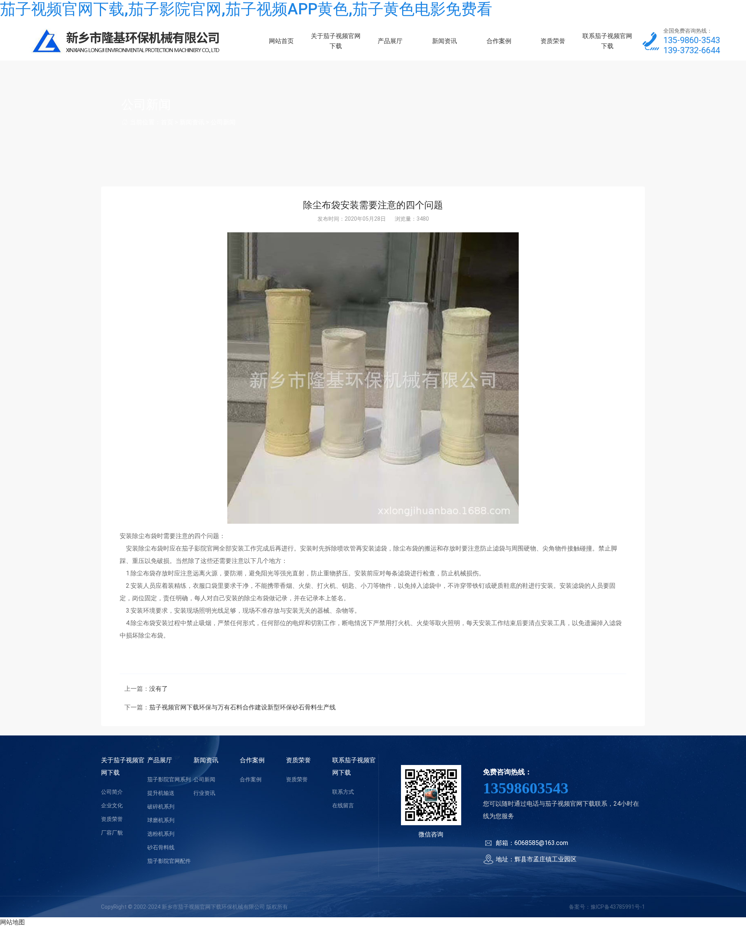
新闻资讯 (444, 41)
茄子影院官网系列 (169, 779)
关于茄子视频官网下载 (336, 41)
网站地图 (12, 922)
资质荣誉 (552, 41)
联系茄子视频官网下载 (607, 41)
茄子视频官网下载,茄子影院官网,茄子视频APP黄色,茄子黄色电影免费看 (246, 9)
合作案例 (498, 41)
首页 (167, 122)
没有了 (158, 688)
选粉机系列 (160, 834)
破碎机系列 (160, 806)
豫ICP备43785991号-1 (618, 907)
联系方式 (343, 792)
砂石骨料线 (160, 847)
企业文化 (112, 805)
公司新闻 (223, 122)
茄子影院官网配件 (169, 861)
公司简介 (112, 792)
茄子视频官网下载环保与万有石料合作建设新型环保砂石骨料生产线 (242, 707)
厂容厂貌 (112, 832)
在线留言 (343, 805)
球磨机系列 (160, 820)
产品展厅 (390, 41)
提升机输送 (160, 793)
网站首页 (281, 41)
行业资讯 (204, 793)
